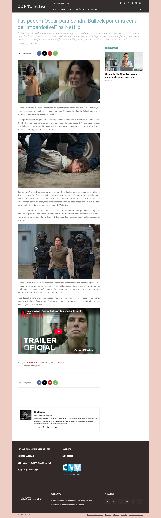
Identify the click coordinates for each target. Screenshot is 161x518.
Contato (124, 515)
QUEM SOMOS (67, 456)
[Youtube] (140, 3)
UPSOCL (60, 362)
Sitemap (116, 515)
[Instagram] (124, 3)
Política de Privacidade (95, 515)
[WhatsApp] (55, 53)
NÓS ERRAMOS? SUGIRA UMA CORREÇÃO (34, 463)
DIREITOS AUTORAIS (26, 456)
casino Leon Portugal (136, 515)
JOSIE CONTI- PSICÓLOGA (28, 470)
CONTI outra (24, 44)
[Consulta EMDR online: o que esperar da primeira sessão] (124, 54)
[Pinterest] (128, 3)
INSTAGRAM (92, 9)
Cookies (108, 515)
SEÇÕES (79, 9)
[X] (136, 3)
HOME (55, 9)
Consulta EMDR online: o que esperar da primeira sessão (121, 75)
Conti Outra (31, 362)
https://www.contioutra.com (43, 415)
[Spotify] (132, 3)
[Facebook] (120, 3)
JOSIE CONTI (66, 9)
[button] (140, 9)
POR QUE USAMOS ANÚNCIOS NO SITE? (34, 449)
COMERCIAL (66, 449)
